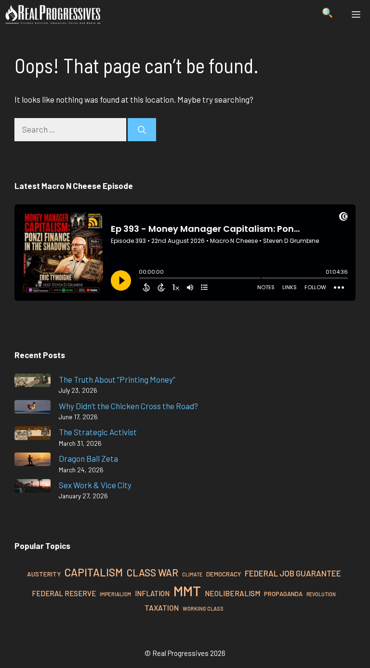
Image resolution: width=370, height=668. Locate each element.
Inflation (152, 593)
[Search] (142, 129)
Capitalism (94, 572)
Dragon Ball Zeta (88, 458)
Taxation (162, 607)
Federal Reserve (64, 593)
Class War (152, 572)
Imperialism (115, 594)
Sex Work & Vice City (95, 485)
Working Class (203, 608)
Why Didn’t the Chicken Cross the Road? (128, 406)
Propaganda (283, 594)
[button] (327, 14)
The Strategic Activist (98, 432)
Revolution (321, 594)
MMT (187, 590)
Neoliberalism (232, 593)
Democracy (223, 574)
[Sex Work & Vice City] (32, 487)
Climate (192, 574)
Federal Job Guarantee (293, 573)
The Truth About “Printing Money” (117, 379)
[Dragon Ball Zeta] (32, 461)
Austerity (44, 574)
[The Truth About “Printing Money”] (32, 382)
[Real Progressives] (53, 14)
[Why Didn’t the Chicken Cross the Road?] (32, 408)
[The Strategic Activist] (32, 434)
